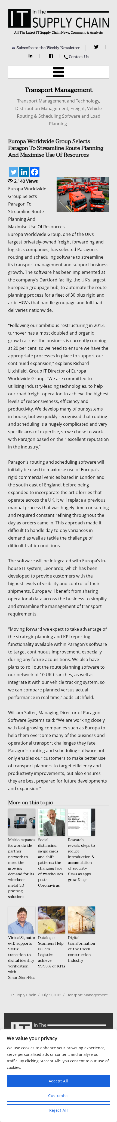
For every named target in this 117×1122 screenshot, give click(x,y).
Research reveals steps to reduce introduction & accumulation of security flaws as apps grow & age (81, 860)
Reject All (58, 1110)
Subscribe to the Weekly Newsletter (48, 48)
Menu (58, 72)
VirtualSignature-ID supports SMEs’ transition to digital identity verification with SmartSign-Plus (21, 957)
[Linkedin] (24, 172)
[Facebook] (51, 56)
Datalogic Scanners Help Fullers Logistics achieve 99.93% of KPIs (51, 952)
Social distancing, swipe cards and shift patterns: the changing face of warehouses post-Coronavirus (50, 862)
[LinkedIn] (31, 56)
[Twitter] (97, 47)
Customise (58, 1095)
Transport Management (87, 995)
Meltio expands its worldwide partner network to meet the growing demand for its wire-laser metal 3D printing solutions (21, 868)
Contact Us (78, 57)
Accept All (59, 1080)
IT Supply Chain (23, 995)
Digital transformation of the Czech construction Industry (81, 949)
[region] (58, 1075)
